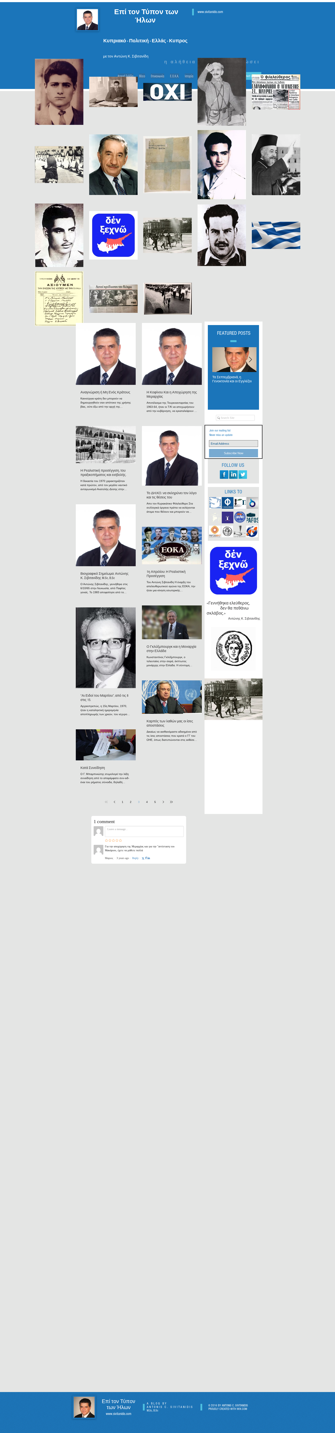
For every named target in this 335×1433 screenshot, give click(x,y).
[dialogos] (252, 503)
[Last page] (171, 801)
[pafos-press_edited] (252, 517)
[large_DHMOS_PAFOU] (227, 531)
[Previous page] (114, 801)
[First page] (106, 801)
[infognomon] (252, 531)
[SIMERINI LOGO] (215, 503)
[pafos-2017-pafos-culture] (215, 531)
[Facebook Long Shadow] (224, 474)
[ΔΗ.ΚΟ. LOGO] (240, 517)
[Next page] (163, 801)
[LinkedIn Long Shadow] (233, 474)
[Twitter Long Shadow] (242, 474)
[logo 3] (239, 531)
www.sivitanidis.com (118, 1414)
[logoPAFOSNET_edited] (215, 517)
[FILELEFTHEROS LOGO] (227, 503)
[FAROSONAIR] (227, 517)
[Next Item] (250, 360)
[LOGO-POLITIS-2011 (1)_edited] (240, 503)
